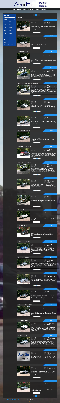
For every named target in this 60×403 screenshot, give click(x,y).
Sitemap (18, 399)
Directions (15, 399)
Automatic (9, 41)
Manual (13, 41)
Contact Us (8, 399)
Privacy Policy (11, 399)
